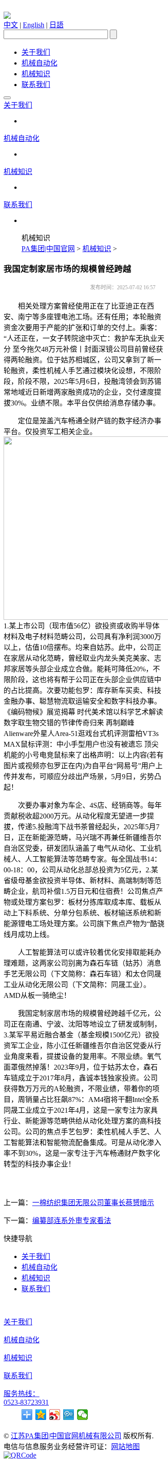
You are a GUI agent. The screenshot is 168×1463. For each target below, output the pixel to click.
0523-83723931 (26, 1402)
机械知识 (36, 74)
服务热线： (21, 1394)
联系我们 (36, 84)
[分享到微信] (82, 1414)
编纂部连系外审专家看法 (71, 1220)
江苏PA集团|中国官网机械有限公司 (66, 1436)
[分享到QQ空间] (41, 1414)
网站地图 (125, 1446)
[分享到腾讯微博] (68, 1414)
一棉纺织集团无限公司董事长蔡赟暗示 (93, 1202)
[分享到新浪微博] (54, 1414)
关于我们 (36, 52)
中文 (11, 25)
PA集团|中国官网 (48, 249)
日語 (56, 25)
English (33, 25)
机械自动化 (39, 63)
